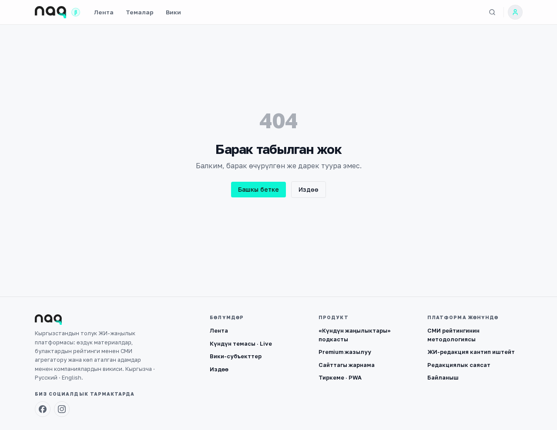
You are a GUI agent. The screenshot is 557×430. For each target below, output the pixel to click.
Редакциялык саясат (458, 364)
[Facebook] (42, 409)
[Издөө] (492, 12)
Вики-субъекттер (236, 356)
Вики (173, 12)
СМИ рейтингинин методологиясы (453, 335)
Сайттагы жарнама (347, 364)
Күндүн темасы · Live (241, 343)
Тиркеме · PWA (340, 377)
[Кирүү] (515, 12)
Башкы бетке (258, 189)
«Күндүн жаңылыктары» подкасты (355, 335)
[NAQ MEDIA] (50, 12)
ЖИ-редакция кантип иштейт (471, 351)
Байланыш (443, 377)
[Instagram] (62, 409)
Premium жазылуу (345, 351)
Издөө (309, 189)
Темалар (140, 12)
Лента (104, 12)
